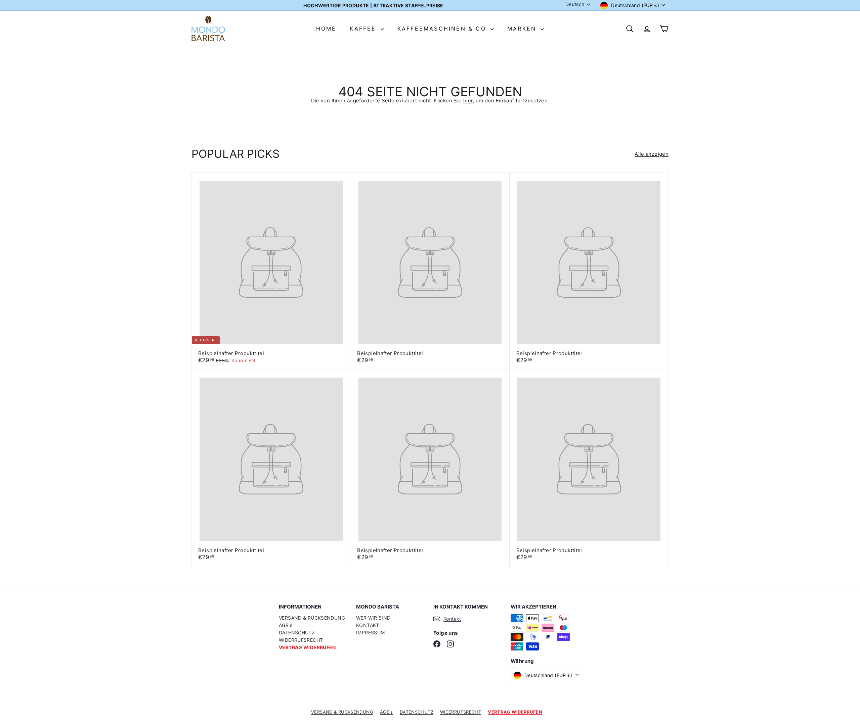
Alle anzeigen (652, 153)
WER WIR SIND (373, 618)
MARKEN (523, 28)
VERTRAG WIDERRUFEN (307, 647)
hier (468, 100)
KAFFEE (364, 28)
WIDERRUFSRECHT (301, 640)
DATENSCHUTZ (297, 632)
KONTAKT (367, 625)
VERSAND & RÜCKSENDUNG (312, 618)
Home (326, 28)
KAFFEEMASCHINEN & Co (443, 28)
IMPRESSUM (370, 632)
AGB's (285, 625)
